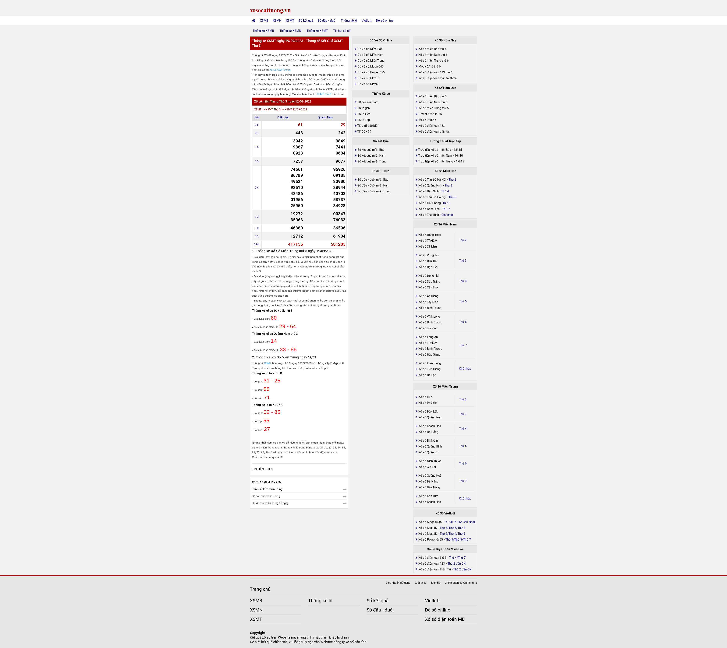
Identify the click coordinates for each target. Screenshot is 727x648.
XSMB (264, 20)
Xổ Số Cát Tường (279, 69)
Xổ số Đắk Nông (429, 487)
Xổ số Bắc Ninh (428, 191)
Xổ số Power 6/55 (431, 539)
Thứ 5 (463, 301)
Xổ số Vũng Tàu (428, 255)
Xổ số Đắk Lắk (428, 411)
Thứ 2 (463, 240)
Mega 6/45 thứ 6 (429, 66)
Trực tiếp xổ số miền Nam (435, 155)
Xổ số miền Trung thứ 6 (433, 60)
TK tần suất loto (367, 102)
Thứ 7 (463, 345)
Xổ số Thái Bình (429, 215)
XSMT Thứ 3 (273, 109)
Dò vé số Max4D (368, 84)
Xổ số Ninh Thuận (430, 461)
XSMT (290, 20)
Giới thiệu (421, 582)
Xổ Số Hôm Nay (445, 40)
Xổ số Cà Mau (427, 246)
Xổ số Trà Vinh (427, 328)
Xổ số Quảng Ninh (430, 185)
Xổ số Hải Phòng (429, 203)
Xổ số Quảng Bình (430, 446)
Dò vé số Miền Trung (371, 60)
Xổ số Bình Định (428, 440)
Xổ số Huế (425, 397)
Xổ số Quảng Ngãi (430, 475)
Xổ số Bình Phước (430, 348)
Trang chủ (260, 589)
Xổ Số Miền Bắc (445, 171)
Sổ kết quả (306, 20)
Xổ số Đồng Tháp (429, 235)
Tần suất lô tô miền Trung (267, 489)
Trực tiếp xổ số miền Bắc (434, 150)
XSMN (277, 20)
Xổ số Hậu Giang (429, 354)
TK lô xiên (364, 114)
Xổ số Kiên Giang (429, 363)
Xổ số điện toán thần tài (433, 131)
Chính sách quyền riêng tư (461, 582)
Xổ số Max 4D (428, 528)
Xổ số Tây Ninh (428, 302)
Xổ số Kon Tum (428, 496)
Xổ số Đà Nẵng (428, 432)
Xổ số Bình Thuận (429, 308)
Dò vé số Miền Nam (370, 55)
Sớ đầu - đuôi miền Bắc (372, 179)
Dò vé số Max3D (368, 78)
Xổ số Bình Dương (430, 322)
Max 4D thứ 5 (427, 120)
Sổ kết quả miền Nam (371, 155)
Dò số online (384, 20)
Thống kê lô (349, 20)
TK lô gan (363, 108)
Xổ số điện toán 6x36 (432, 557)
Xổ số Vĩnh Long (429, 316)
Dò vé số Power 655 (371, 72)
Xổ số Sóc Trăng (429, 281)
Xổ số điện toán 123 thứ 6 (435, 72)
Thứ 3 (463, 260)
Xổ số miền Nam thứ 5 (433, 102)
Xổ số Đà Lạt (427, 375)
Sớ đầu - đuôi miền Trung (373, 191)
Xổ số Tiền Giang (429, 369)
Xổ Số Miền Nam (445, 224)
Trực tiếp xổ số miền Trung (435, 161)
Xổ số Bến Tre (427, 261)
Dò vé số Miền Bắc (369, 49)
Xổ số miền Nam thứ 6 (433, 55)
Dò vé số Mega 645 (370, 66)
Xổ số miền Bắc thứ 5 (432, 96)
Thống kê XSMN (290, 31)
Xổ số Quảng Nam (430, 417)
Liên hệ (435, 582)
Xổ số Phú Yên (428, 403)
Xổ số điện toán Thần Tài (435, 569)
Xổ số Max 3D (428, 533)
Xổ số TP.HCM (427, 240)
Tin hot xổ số (341, 31)
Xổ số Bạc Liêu (428, 267)
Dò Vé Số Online (381, 40)
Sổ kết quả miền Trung (371, 161)
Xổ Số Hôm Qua (445, 88)
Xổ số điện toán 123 (431, 125)
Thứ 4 (463, 281)
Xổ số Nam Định (429, 209)
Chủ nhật (465, 368)
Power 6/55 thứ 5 (430, 114)
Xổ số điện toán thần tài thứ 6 (437, 78)
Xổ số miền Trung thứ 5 (433, 108)
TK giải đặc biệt (367, 125)
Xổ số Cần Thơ (428, 287)
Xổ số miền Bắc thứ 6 (432, 49)
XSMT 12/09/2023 (296, 109)
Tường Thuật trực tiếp (445, 141)
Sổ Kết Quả (381, 141)
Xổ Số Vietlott (445, 513)
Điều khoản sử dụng (398, 582)
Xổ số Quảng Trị (428, 452)
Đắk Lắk (282, 117)
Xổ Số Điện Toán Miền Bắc (445, 549)
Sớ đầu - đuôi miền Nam (373, 185)
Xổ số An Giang (428, 296)
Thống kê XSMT (317, 31)
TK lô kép (363, 120)
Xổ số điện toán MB (445, 619)
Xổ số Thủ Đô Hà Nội (432, 179)
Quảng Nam (325, 117)
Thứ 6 (463, 322)
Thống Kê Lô (381, 94)
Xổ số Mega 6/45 (430, 522)
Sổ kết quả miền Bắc (370, 150)
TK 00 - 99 (364, 131)
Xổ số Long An (428, 337)
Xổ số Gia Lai (427, 467)
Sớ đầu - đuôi (327, 20)
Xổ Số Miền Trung (445, 386)
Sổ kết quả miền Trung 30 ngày (270, 503)
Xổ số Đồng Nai (428, 275)
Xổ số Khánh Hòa (429, 426)
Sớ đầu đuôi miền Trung (266, 496)
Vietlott (366, 20)
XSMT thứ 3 (324, 94)
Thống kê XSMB (263, 31)
